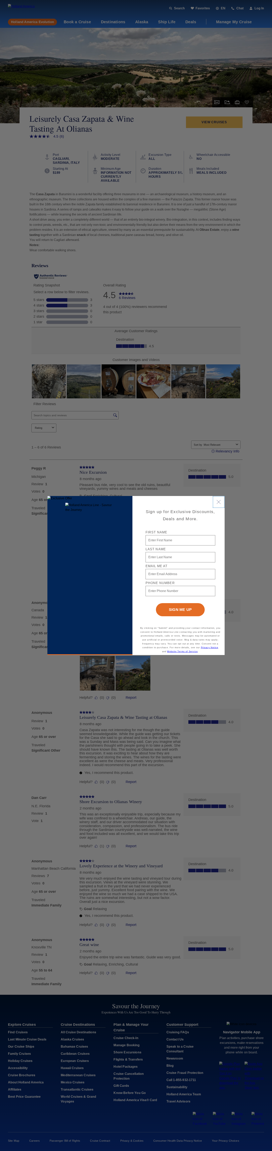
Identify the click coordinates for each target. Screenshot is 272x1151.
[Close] (219, 502)
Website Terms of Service (182, 651)
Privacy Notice (209, 647)
